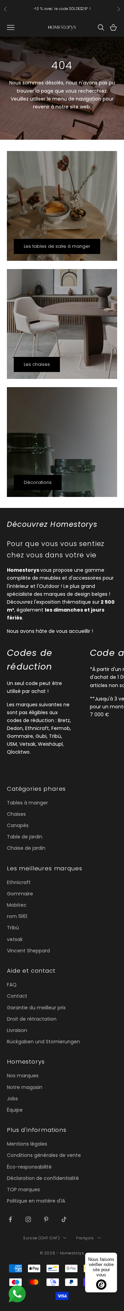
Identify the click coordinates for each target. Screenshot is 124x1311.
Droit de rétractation (31, 1019)
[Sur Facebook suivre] (10, 1219)
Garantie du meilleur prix (36, 1007)
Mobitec (17, 905)
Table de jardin (24, 836)
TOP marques (23, 1189)
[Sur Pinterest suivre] (46, 1219)
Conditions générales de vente (44, 1155)
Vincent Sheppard (28, 950)
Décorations (38, 482)
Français (85, 1238)
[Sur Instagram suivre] (28, 1219)
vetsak (15, 939)
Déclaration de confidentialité (43, 1178)
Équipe (15, 1109)
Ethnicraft (19, 882)
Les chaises (37, 364)
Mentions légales (27, 1143)
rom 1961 (17, 916)
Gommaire (20, 893)
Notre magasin (24, 1087)
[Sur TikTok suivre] (64, 1219)
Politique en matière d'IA (36, 1200)
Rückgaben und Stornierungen (43, 1041)
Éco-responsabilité (29, 1166)
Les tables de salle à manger (57, 246)
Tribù (13, 927)
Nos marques (23, 1075)
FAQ (12, 984)
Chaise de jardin (26, 848)
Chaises (16, 814)
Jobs (12, 1098)
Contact (17, 996)
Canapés (18, 825)
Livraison (17, 1030)
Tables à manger (27, 802)
